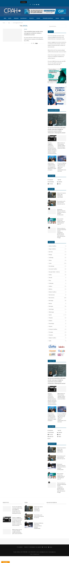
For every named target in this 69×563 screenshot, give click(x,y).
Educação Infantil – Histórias (57, 271)
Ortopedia (57, 317)
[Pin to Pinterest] (35, 43)
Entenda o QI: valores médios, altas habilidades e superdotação (61, 195)
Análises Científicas (57, 246)
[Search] (65, 26)
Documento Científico (57, 269)
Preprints (57, 326)
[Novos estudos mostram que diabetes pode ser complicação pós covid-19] (52, 221)
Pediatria (57, 320)
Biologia (57, 254)
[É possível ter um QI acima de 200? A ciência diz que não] (52, 203)
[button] (27, 2)
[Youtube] (36, 4)
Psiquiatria (57, 335)
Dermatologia (57, 266)
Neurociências (57, 297)
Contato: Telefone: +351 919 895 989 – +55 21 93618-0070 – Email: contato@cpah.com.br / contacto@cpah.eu (34, 552)
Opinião (57, 314)
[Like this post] (31, 43)
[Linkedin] (34, 4)
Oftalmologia (57, 312)
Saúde (57, 340)
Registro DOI (6, 22)
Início (5, 18)
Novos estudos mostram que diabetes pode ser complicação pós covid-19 (61, 221)
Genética (57, 286)
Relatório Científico (57, 337)
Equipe (9, 18)
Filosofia (57, 277)
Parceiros (16, 18)
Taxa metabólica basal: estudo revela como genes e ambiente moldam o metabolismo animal (33, 33)
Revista (57, 18)
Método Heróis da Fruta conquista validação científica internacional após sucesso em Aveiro (61, 145)
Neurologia (57, 300)
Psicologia (57, 332)
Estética (57, 274)
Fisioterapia (57, 283)
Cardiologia (57, 257)
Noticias (57, 303)
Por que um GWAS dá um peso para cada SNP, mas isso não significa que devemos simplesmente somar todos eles (57, 63)
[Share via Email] (36, 43)
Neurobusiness (57, 294)
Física (57, 280)
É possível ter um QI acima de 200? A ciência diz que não (61, 203)
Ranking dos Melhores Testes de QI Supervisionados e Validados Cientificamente (61, 212)
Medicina (57, 289)
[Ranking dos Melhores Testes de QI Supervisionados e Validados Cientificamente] (52, 211)
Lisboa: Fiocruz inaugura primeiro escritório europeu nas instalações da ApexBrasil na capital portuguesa (56, 56)
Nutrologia (57, 306)
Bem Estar (57, 251)
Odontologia (57, 309)
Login (13, 22)
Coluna (38, 18)
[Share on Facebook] (33, 43)
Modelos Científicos (57, 292)
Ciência (57, 260)
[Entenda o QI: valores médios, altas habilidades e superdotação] (52, 195)
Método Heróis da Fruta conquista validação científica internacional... (32, 2)
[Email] (38, 4)
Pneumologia (57, 323)
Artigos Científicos (57, 249)
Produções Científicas (48, 18)
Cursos (62, 18)
